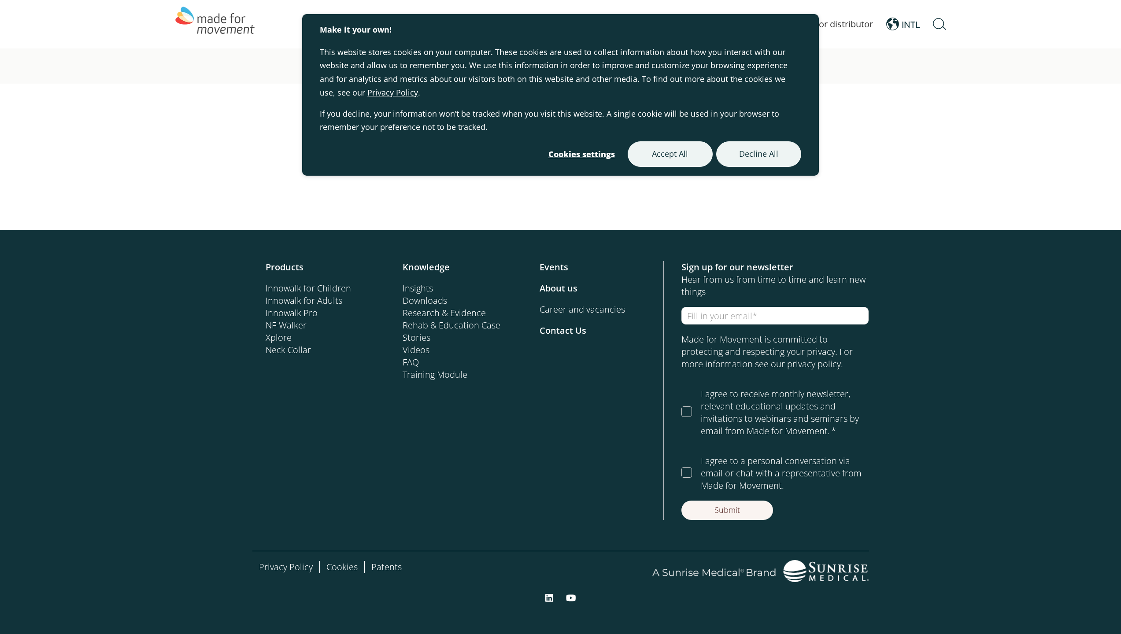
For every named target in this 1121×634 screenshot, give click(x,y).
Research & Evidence (444, 313)
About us (558, 288)
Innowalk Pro (292, 313)
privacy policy (814, 364)
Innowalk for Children (308, 288)
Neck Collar (288, 350)
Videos (416, 350)
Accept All (670, 153)
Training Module (435, 374)
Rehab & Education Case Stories (451, 331)
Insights (418, 288)
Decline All (758, 153)
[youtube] (571, 597)
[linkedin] (549, 597)
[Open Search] (939, 24)
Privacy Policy (392, 92)
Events (554, 267)
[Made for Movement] (215, 24)
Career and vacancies (582, 309)
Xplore (279, 337)
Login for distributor (832, 24)
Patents (386, 567)
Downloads (425, 300)
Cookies (342, 567)
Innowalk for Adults (304, 300)
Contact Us (563, 330)
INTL (911, 23)
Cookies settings (581, 154)
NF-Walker (286, 325)
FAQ (411, 362)
